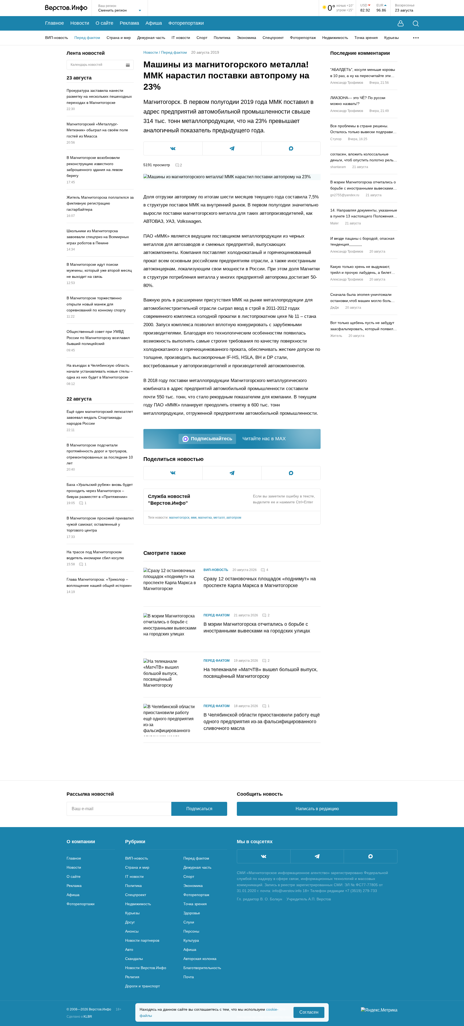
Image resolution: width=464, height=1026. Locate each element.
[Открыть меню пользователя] (401, 23)
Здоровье (191, 913)
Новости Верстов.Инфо (145, 968)
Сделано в (79, 1016)
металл (219, 517)
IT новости (181, 37)
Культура (191, 940)
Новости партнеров (142, 940)
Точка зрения (366, 37)
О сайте (104, 23)
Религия (132, 977)
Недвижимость (335, 37)
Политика (222, 37)
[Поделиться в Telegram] (232, 148)
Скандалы (134, 958)
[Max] (370, 856)
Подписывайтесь (211, 438)
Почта (188, 977)
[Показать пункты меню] (416, 38)
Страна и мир (119, 37)
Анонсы (132, 931)
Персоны (191, 931)
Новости (79, 23)
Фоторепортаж (303, 37)
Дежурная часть (151, 37)
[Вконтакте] (263, 856)
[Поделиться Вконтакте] (173, 148)
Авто (129, 949)
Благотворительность (202, 968)
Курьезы (391, 37)
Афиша (154, 23)
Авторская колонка (199, 958)
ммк (194, 517)
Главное (54, 23)
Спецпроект (273, 37)
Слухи (188, 922)
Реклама (129, 23)
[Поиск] (416, 23)
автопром (233, 517)
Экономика (246, 37)
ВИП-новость (56, 37)
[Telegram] (317, 856)
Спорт (202, 37)
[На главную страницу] (66, 8)
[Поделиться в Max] (291, 148)
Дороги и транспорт (142, 986)
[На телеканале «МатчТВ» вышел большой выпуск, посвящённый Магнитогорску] (170, 674)
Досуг (130, 922)
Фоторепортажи (186, 23)
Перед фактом (87, 37)
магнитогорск (179, 517)
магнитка (205, 517)
